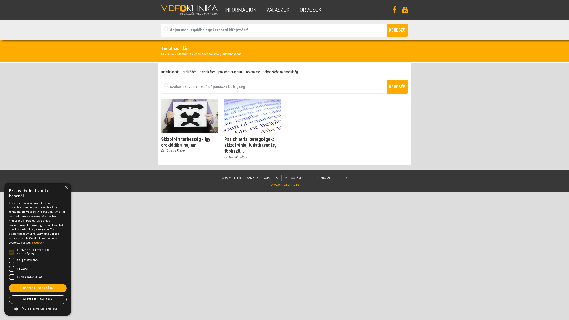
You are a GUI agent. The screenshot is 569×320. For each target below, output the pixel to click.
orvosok (310, 10)
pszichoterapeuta (230, 72)
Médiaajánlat (295, 178)
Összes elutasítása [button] (38, 299)
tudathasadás (170, 72)
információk (240, 10)
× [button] (66, 187)
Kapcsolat (271, 178)
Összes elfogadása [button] (38, 288)
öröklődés (189, 72)
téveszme (253, 72)
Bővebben (37, 242)
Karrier (252, 178)
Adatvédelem (231, 178)
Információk (167, 54)
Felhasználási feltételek (328, 178)
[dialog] (37, 249)
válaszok (278, 10)
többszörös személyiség (280, 72)
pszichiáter (207, 72)
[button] (38, 309)
